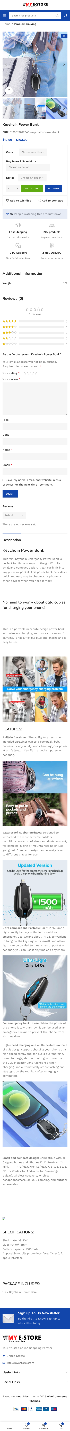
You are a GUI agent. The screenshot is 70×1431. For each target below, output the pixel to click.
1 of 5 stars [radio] (24, 373)
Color (9, 152)
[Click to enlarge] (9, 90)
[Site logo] (35, 5)
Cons (6, 434)
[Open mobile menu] (4, 15)
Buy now (53, 188)
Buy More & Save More (21, 161)
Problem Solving (25, 24)
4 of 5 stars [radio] (33, 373)
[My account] (65, 15)
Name (8, 449)
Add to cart (32, 188)
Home (6, 24)
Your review (11, 379)
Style (9, 177)
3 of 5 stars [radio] (30, 373)
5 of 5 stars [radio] (36, 373)
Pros (5, 419)
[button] (6, 64)
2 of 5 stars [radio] (27, 373)
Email (7, 464)
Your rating (11, 373)
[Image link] (22, 1338)
